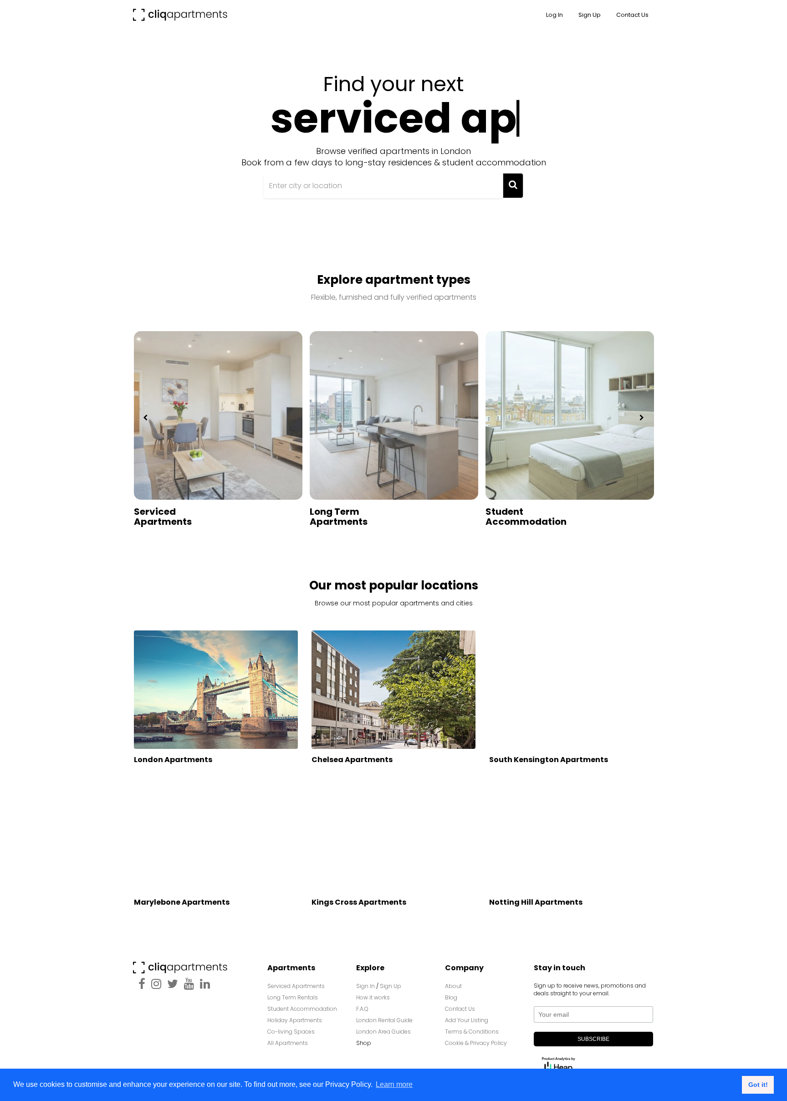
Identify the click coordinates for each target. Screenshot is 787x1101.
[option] (218, 446)
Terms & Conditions (472, 1031)
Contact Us (460, 1009)
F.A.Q (362, 1009)
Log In (554, 14)
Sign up (589, 14)
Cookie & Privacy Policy (476, 1043)
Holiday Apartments (294, 1020)
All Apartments (287, 1043)
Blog (451, 997)
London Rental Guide (384, 1020)
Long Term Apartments (339, 516)
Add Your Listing (466, 1020)
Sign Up (390, 986)
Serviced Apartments (163, 516)
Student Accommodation (526, 516)
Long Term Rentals (292, 997)
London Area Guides (383, 1031)
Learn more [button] (394, 1084)
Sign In (365, 986)
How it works (373, 997)
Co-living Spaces (291, 1031)
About (453, 986)
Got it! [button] (758, 1084)
